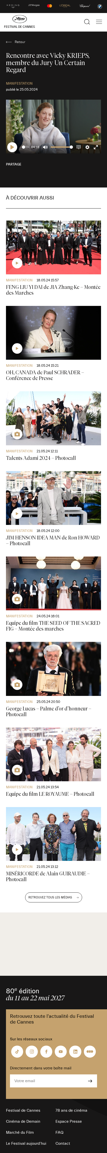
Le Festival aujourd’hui (26, 1143)
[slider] (25, 147)
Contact (62, 1143)
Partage (13, 164)
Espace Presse (68, 1121)
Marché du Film (20, 1132)
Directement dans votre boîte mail (40, 1068)
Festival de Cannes (23, 1110)
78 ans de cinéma (71, 1110)
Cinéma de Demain (23, 1121)
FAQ (59, 1132)
